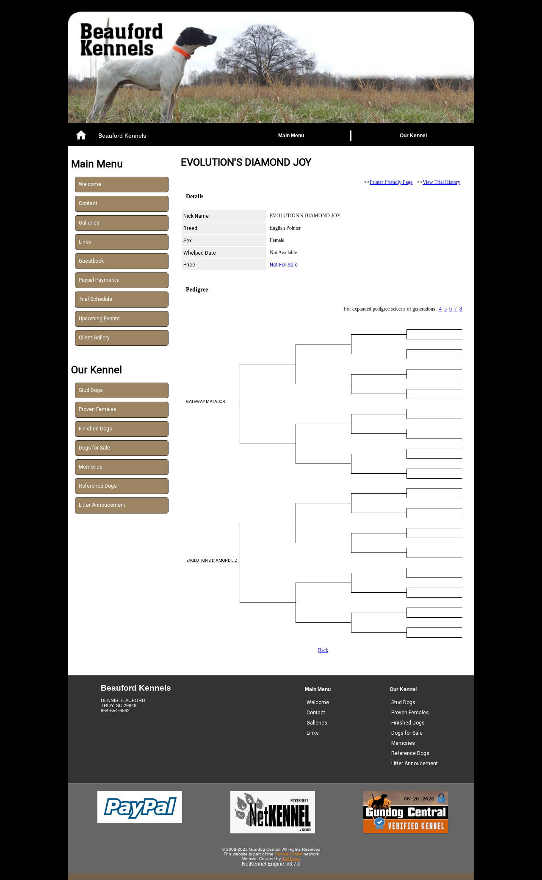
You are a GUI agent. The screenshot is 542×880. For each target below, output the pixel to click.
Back (323, 650)
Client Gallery (94, 338)
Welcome (90, 184)
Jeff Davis (291, 859)
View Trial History (441, 182)
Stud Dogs (91, 390)
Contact (88, 203)
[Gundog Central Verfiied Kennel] (405, 831)
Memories (90, 467)
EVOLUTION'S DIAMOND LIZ (212, 560)
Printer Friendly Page (391, 182)
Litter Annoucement (102, 505)
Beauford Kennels (122, 135)
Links (85, 242)
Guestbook (91, 261)
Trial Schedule (95, 299)
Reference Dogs (98, 486)
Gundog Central (288, 854)
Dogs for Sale (94, 448)
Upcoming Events (99, 319)
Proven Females (97, 409)
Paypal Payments (99, 280)
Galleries (89, 223)
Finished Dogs (95, 429)
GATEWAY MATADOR (205, 401)
